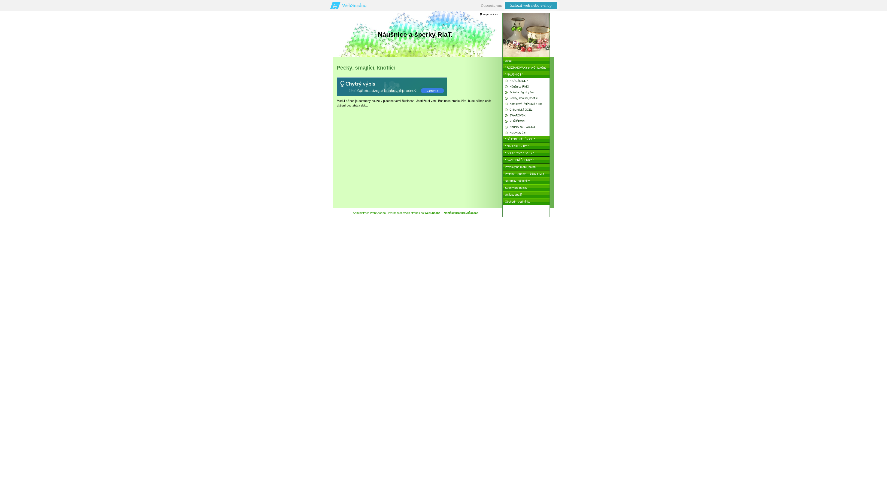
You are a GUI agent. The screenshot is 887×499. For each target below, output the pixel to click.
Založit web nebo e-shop (531, 5)
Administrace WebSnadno (369, 213)
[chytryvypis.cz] (392, 86)
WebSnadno (354, 5)
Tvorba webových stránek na (414, 213)
